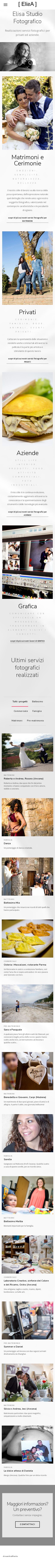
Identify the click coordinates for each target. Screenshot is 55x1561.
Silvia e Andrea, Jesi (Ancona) (20, 1408)
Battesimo (37, 701)
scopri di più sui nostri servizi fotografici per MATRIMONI (27, 219)
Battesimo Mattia (13, 1221)
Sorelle (8, 1159)
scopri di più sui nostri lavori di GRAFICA (27, 641)
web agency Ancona (28, 1556)
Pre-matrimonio (35, 720)
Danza (7, 843)
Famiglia (37, 711)
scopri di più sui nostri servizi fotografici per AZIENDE (27, 513)
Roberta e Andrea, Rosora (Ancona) (23, 778)
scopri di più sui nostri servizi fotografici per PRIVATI (27, 360)
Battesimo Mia (12, 902)
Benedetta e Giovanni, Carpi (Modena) (25, 1097)
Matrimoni (17, 720)
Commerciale (21, 711)
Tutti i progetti (20, 701)
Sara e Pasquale (13, 1029)
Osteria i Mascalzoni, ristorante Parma (25, 964)
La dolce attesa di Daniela (18, 1470)
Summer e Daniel (13, 1346)
